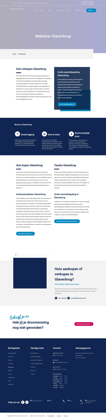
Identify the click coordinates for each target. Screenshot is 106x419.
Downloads (77, 10)
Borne (9, 381)
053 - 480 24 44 (59, 355)
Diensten (50, 10)
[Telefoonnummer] (56, 298)
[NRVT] (64, 402)
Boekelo (10, 360)
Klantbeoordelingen (36, 356)
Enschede (10, 356)
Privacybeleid (50, 416)
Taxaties (33, 374)
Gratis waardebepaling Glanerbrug (66, 221)
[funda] (73, 402)
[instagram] (27, 402)
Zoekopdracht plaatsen (83, 324)
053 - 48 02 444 (62, 298)
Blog (83, 10)
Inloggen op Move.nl (87, 2)
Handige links (37, 348)
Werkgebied (14, 348)
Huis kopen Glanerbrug (24, 233)
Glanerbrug (22, 54)
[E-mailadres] (68, 298)
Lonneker (10, 363)
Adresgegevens (83, 348)
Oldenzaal (10, 384)
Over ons (68, 10)
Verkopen (33, 367)
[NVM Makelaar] (81, 402)
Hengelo (10, 370)
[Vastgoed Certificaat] (37, 402)
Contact (90, 10)
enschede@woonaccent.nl (78, 298)
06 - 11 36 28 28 (18, 3)
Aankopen (33, 370)
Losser (10, 374)
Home (36, 10)
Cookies (59, 416)
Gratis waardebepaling (66, 104)
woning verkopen (41, 76)
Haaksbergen (11, 377)
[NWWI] (54, 402)
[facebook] (22, 402)
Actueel (42, 10)
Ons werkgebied (12, 353)
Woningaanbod (60, 10)
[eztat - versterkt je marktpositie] (90, 402)
